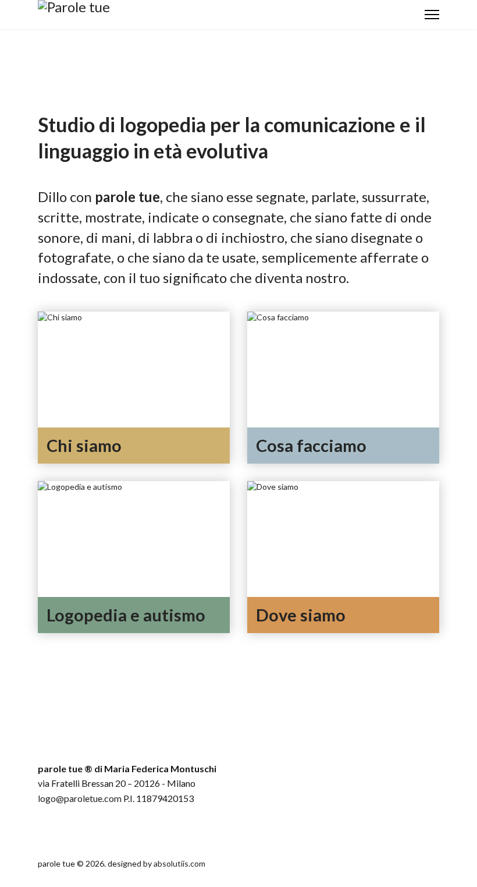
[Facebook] (48, 830)
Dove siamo (301, 615)
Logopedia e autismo (126, 615)
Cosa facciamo (311, 445)
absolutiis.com (179, 863)
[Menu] (432, 14)
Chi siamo (84, 445)
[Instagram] (69, 830)
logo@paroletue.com (80, 798)
